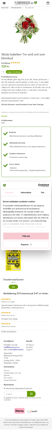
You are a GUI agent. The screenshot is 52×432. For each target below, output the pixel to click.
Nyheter (7, 375)
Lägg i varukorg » (14, 72)
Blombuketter (16, 7)
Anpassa (24, 244)
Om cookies (8, 378)
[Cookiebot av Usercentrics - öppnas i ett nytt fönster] (38, 185)
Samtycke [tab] (9, 192)
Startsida (4, 7)
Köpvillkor (29, 347)
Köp (13, 287)
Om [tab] (42, 192)
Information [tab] (26, 192)
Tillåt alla (26, 236)
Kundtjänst (30, 345)
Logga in (29, 349)
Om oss (6, 370)
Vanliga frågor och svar (12, 373)
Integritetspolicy (10, 380)
